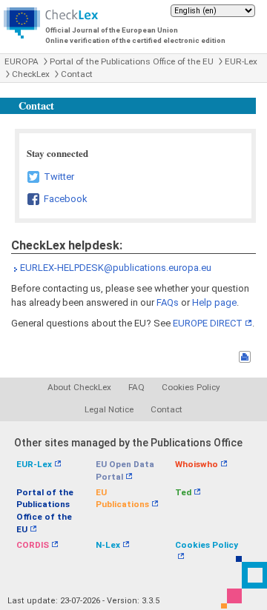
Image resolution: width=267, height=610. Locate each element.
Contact (77, 74)
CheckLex (31, 74)
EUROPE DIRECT (208, 323)
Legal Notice (109, 409)
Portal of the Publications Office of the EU (132, 61)
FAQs (167, 302)
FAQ (136, 387)
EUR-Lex (241, 61)
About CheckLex (79, 387)
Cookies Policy (191, 387)
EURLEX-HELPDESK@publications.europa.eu (115, 267)
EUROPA (21, 61)
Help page (214, 302)
